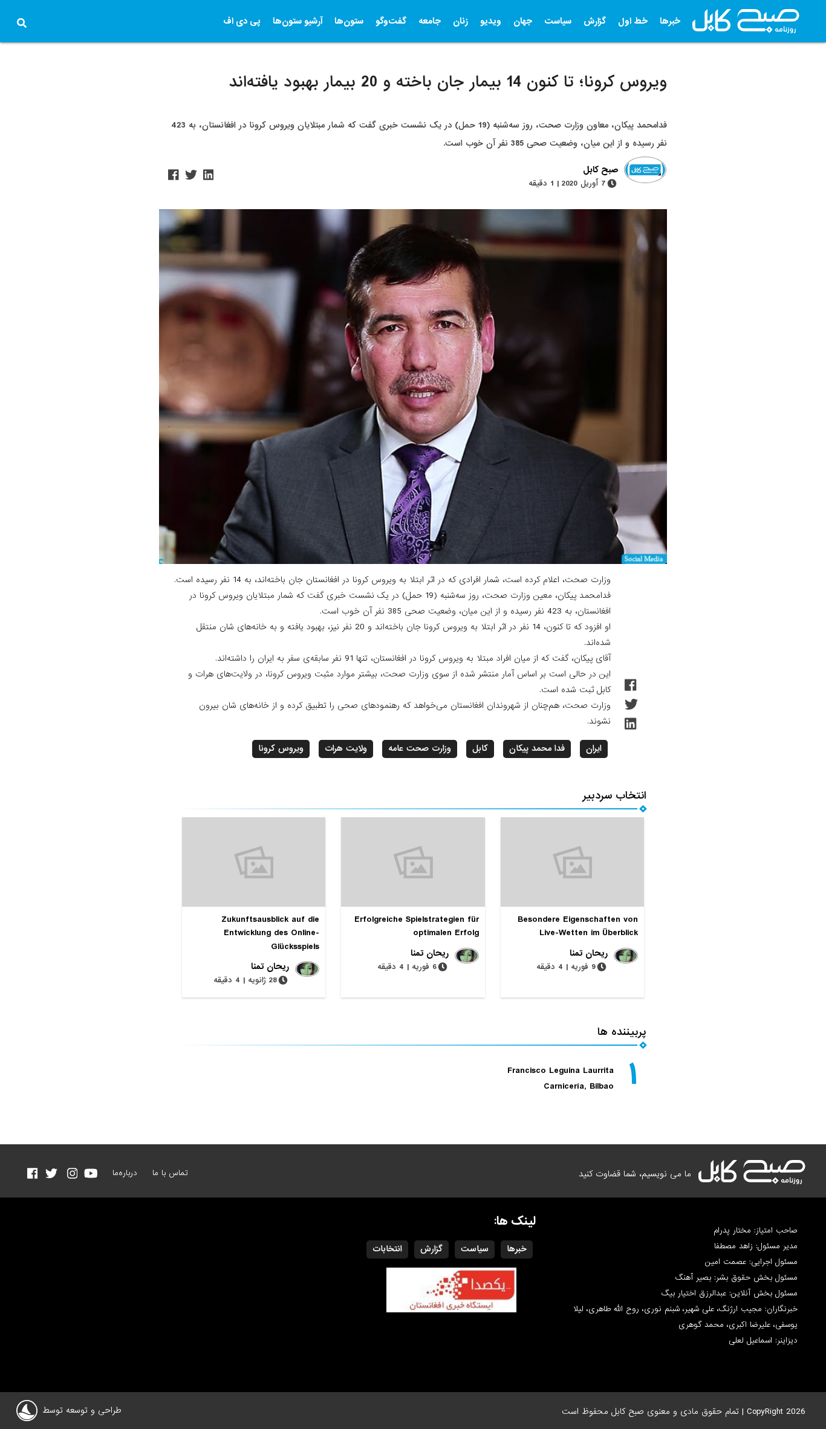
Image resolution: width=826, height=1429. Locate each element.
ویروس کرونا (281, 748)
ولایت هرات (346, 748)
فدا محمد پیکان (537, 748)
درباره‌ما (124, 1173)
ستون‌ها (348, 21)
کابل (480, 748)
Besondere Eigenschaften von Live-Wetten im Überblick (578, 926)
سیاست (557, 21)
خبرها (670, 21)
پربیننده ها (621, 1032)
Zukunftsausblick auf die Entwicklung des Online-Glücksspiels (270, 933)
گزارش (595, 21)
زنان (460, 21)
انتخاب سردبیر (614, 796)
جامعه (429, 21)
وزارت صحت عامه (419, 748)
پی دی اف (242, 21)
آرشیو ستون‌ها (297, 21)
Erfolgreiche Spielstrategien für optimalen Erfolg (416, 926)
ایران (594, 748)
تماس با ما (170, 1173)
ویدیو (490, 21)
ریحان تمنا (589, 953)
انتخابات (387, 1249)
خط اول (633, 21)
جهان (522, 21)
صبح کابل (600, 170)
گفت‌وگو (391, 21)
